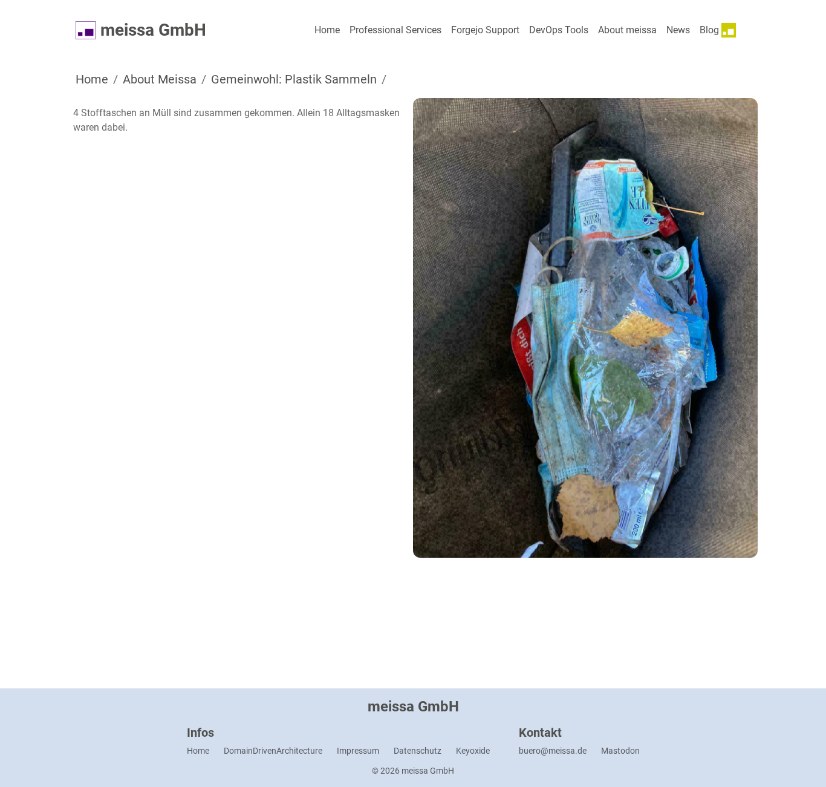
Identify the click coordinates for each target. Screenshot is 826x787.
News (678, 30)
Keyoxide (473, 751)
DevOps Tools (558, 30)
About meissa (627, 30)
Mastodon (620, 751)
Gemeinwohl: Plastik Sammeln (294, 79)
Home (327, 30)
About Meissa (160, 79)
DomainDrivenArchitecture (273, 751)
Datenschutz (417, 751)
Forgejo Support (485, 30)
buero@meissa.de (553, 751)
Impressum (358, 751)
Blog (710, 30)
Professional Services (395, 30)
